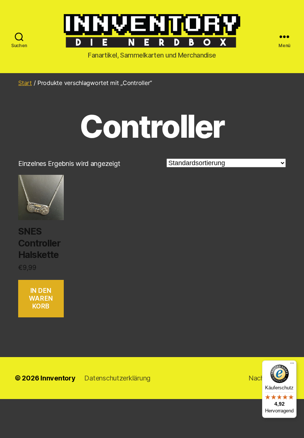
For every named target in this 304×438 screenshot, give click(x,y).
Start (25, 82)
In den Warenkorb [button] (41, 298)
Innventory (57, 378)
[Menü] (292, 364)
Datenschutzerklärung (117, 378)
